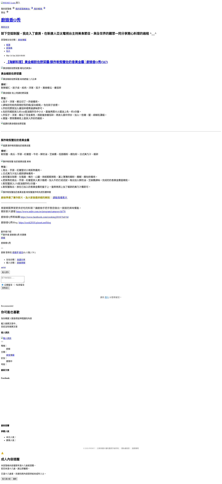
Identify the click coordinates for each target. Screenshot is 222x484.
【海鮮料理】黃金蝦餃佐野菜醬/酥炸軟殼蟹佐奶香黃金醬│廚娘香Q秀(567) (57, 62)
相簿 (8, 45)
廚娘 (3, 238)
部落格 (9, 48)
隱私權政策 (125, 448)
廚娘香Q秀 (11, 20)
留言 (21, 252)
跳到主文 (5, 27)
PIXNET (92, 448)
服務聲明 (135, 448)
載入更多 (5, 272)
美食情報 (22, 40)
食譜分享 (21, 260)
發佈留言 (5, 288)
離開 (14, 479)
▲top (3, 267)
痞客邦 (15, 252)
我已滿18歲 (6, 479)
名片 (8, 51)
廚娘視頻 (21, 263)
